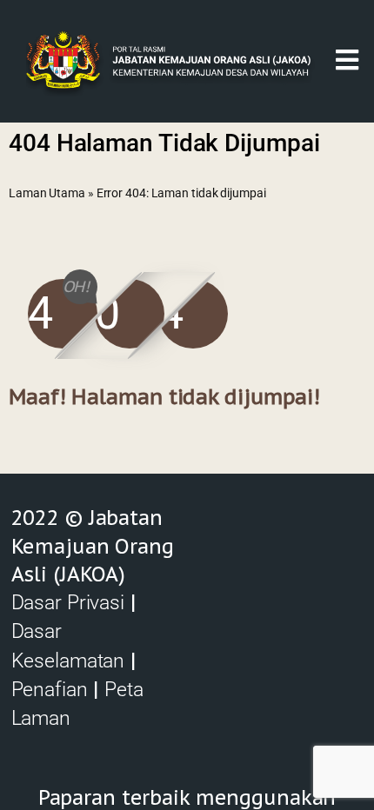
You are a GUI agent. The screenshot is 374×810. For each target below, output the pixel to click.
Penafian (49, 689)
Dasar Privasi (67, 602)
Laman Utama (47, 193)
